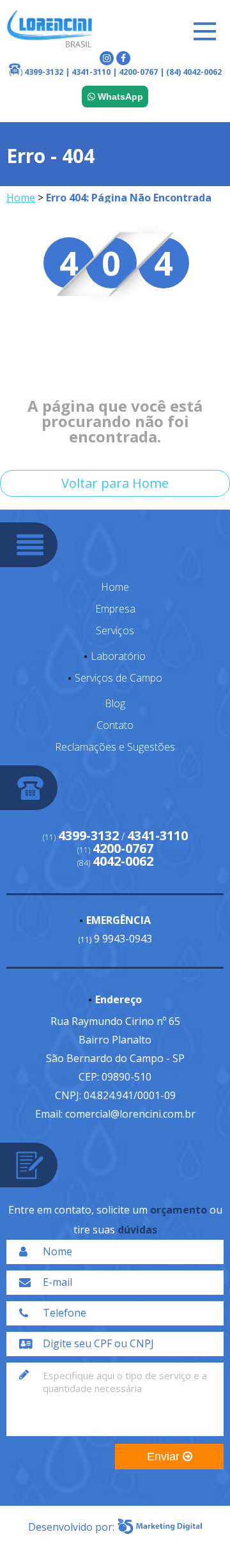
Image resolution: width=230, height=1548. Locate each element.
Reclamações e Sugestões (115, 747)
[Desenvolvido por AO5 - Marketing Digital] (160, 1527)
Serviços (115, 630)
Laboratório (118, 656)
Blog (115, 703)
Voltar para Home (115, 483)
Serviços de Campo (118, 678)
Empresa (115, 609)
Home (20, 198)
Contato (115, 725)
